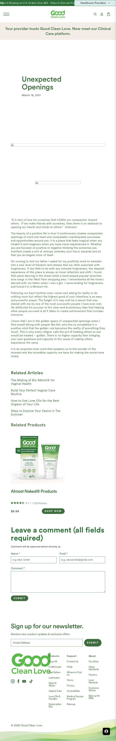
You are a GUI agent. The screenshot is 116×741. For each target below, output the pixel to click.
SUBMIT (93, 642)
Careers (93, 674)
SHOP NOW (53, 511)
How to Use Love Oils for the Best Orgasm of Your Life (35, 402)
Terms (70, 680)
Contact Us (72, 661)
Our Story (94, 661)
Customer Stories (94, 689)
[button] (6, 14)
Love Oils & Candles (54, 697)
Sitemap (71, 704)
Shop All (53, 661)
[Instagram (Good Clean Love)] (13, 681)
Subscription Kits (55, 705)
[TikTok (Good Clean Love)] (31, 681)
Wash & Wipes (52, 684)
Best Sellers (55, 672)
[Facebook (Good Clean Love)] (18, 681)
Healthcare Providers (93, 3)
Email (64, 553)
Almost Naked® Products (34, 491)
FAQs (69, 666)
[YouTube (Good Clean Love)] (24, 681)
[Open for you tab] (106, 731)
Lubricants (54, 677)
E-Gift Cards (55, 666)
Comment (18, 568)
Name (15, 553)
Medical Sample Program (75, 697)
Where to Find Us (74, 673)
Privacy (70, 685)
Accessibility (73, 691)
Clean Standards (94, 668)
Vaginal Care (55, 691)
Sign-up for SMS (94, 697)
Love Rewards (93, 681)
